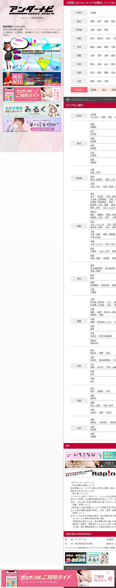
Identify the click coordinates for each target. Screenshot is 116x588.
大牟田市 (103, 422)
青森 (92, 21)
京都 (106, 55)
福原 (99, 312)
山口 (106, 64)
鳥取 (113, 64)
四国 (79, 72)
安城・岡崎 (95, 271)
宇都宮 (93, 251)
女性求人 (79, 89)
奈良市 (93, 336)
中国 (79, 64)
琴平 (108, 391)
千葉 (92, 231)
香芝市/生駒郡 (105, 336)
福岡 (92, 81)
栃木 (92, 248)
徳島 (99, 72)
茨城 (92, 241)
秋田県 (93, 148)
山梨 (92, 30)
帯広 (110, 117)
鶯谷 (111, 202)
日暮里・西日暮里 (98, 202)
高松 (92, 391)
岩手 (99, 21)
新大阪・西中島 (97, 302)
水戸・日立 (110, 244)
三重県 (93, 292)
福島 (92, 160)
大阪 (92, 55)
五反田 (100, 196)
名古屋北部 (110, 268)
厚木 (107, 217)
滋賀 (113, 55)
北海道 (93, 12)
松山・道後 (95, 405)
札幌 (103, 117)
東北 (79, 21)
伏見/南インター (104, 322)
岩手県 (93, 134)
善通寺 (100, 391)
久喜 (107, 227)
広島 (99, 64)
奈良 (92, 333)
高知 (113, 72)
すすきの (94, 117)
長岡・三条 (110, 179)
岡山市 (93, 353)
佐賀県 (93, 429)
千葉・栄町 (95, 234)
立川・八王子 (109, 207)
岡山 (92, 64)
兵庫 (99, 55)
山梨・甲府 (95, 172)
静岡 (106, 47)
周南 (92, 367)
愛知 (92, 47)
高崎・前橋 (95, 258)
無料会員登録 (37, 18)
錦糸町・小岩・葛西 (99, 205)
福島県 (93, 162)
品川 (92, 196)
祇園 (92, 322)
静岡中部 (105, 285)
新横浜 (100, 214)
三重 (113, 47)
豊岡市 (93, 314)
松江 (92, 381)
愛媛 (106, 72)
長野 (106, 30)
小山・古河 (104, 251)
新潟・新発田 (96, 179)
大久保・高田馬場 (98, 199)
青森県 (93, 127)
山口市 (100, 367)
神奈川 (100, 38)
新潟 (99, 30)
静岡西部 (94, 285)
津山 (108, 353)
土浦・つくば (96, 244)
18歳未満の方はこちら (83, 99)
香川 (92, 72)
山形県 (93, 155)
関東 (79, 38)
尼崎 (101, 314)
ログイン (24, 18)
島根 (92, 378)
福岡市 (93, 422)
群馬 (92, 255)
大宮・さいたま (97, 224)
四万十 (109, 412)
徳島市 (93, 398)
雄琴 (92, 329)
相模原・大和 (96, 217)
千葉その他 (95, 237)
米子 (92, 374)
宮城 (106, 21)
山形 (92, 152)
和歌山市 (94, 343)
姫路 (92, 312)
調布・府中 (95, 207)
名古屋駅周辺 (96, 268)
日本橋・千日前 (97, 305)
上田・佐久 (95, 186)
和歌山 (93, 340)
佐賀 (99, 81)
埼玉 (108, 38)
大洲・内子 (108, 405)
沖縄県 (93, 436)
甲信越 (79, 30)
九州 (79, 81)
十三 (109, 302)
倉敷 (101, 353)
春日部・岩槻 (96, 227)
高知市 (93, 412)
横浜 (92, 214)
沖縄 (106, 81)
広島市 (93, 360)
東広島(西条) (105, 360)
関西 (79, 55)
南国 (101, 412)
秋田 (113, 21)
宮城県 (93, 141)
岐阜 (99, 47)
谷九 (109, 305)
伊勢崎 (106, 258)
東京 (92, 38)
